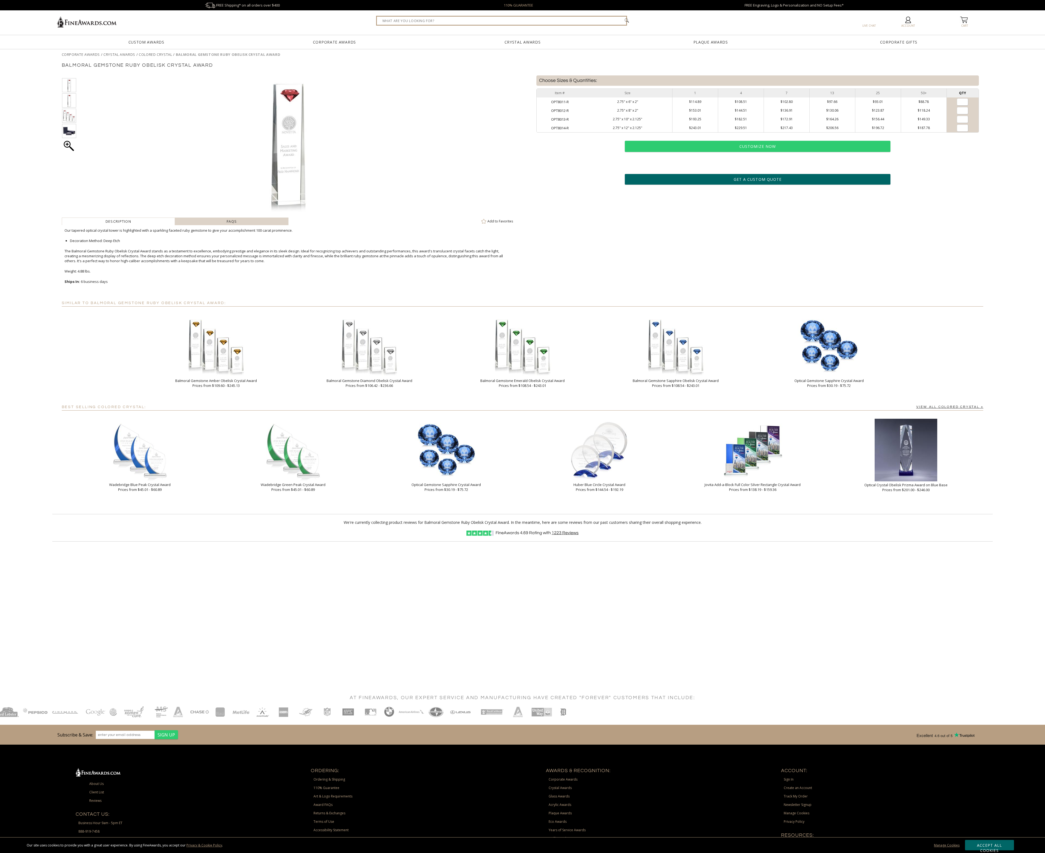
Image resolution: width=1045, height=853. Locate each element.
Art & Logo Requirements (333, 796)
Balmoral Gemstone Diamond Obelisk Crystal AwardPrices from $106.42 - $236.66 (369, 383)
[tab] (118, 221)
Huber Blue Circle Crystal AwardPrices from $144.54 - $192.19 (599, 487)
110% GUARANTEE (518, 5)
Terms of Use (324, 821)
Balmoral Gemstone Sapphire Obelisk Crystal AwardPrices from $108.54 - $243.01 (676, 383)
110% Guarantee (326, 787)
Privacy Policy (794, 821)
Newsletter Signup (798, 804)
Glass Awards (559, 796)
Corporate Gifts (899, 42)
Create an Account (798, 787)
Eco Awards (558, 821)
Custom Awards (146, 42)
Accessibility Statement (331, 830)
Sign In (789, 779)
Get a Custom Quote (758, 179)
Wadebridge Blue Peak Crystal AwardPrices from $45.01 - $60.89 (140, 487)
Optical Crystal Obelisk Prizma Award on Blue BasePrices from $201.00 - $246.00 (906, 487)
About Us (96, 783)
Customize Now (757, 146)
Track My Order (796, 796)
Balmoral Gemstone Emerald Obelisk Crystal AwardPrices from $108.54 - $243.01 (522, 383)
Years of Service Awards (567, 830)
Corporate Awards (334, 42)
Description (118, 221)
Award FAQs (323, 804)
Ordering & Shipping (329, 779)
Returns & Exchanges (329, 813)
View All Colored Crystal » (949, 407)
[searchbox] (501, 21)
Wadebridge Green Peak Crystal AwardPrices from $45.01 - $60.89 (293, 487)
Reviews (565, 533)
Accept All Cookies (989, 846)
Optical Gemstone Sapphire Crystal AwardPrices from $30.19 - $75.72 (829, 383)
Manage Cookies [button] (796, 813)
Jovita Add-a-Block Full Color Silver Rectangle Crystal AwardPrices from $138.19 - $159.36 (753, 487)
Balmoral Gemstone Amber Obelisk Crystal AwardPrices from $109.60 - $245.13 (216, 383)
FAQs (232, 221)
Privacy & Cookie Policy (204, 845)
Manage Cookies (947, 845)
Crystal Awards (523, 42)
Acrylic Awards (560, 804)
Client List (96, 792)
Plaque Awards (710, 42)
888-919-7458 (89, 831)
